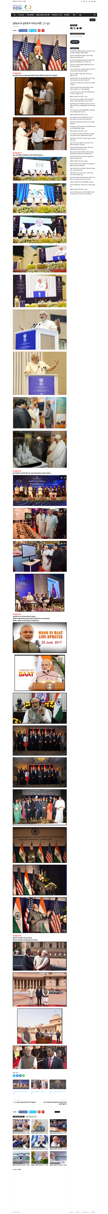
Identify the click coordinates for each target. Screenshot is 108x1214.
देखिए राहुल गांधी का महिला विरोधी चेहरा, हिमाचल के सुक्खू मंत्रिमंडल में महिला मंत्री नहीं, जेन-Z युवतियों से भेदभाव (81, 152)
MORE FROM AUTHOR (31, 1116)
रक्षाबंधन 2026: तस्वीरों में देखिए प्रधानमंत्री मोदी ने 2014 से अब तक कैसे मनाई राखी (82, 65)
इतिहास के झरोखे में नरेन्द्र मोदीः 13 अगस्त (58, 1165)
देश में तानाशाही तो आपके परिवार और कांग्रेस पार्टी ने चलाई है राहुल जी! (55, 1103)
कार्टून (80, 15)
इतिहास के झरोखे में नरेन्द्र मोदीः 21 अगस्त (21, 1149)
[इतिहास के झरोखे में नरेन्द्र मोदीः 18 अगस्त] (58, 1141)
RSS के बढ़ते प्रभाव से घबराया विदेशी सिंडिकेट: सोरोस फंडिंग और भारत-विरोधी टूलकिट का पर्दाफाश (82, 111)
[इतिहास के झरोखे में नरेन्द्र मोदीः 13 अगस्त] (58, 1157)
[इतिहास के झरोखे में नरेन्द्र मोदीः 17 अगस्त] (21, 1157)
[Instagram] (84, 1)
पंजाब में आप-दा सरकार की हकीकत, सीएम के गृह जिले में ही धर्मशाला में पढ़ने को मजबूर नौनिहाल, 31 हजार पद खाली (82, 100)
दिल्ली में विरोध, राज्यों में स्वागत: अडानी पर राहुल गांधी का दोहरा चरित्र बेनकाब (82, 139)
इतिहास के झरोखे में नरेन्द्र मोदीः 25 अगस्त (58, 1133)
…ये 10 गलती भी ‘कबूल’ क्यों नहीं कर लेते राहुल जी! (24, 1102)
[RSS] (89, 1)
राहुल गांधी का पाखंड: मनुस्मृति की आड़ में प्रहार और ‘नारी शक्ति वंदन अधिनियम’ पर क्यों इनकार (81, 143)
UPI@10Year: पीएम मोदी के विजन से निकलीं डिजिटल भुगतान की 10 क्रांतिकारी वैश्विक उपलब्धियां (82, 127)
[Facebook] (81, 1)
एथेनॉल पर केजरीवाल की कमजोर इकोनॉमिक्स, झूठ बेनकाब (81, 182)
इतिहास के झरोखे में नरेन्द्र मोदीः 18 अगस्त (58, 1149)
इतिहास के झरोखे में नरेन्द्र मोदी (42, 15)
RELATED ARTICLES (18, 1116)
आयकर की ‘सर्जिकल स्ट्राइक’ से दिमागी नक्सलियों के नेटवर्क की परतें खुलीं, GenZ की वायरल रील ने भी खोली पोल (82, 193)
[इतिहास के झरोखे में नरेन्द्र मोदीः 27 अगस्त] (21, 1125)
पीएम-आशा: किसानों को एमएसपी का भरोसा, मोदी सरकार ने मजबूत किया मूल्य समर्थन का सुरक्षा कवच (81, 148)
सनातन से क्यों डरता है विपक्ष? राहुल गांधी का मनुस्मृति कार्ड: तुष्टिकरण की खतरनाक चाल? (82, 157)
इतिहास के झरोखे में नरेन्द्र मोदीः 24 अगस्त (78, 161)
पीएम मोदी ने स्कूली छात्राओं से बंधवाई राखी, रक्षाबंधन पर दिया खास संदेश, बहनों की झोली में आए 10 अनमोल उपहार (82, 61)
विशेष (74, 15)
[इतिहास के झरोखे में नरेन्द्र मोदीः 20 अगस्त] (39, 1141)
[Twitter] (92, 1)
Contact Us (93, 1212)
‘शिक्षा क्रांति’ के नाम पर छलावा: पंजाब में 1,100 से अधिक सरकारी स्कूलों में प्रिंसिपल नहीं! (81, 173)
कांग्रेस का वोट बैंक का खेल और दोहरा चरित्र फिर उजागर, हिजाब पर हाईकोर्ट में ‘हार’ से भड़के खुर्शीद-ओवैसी (82, 88)
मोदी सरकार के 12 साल (57, 15)
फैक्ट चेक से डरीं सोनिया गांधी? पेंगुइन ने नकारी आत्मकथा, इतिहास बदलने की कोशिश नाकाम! (81, 56)
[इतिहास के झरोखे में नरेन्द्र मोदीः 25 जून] (21, 1084)
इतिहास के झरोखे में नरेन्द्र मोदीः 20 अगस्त (39, 1149)
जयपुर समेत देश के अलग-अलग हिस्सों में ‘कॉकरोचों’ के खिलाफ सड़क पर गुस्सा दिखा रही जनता (82, 169)
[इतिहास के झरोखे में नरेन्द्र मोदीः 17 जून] (39, 1084)
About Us (71, 1212)
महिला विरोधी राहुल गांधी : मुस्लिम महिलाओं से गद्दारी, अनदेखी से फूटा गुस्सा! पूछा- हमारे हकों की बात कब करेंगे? (82, 79)
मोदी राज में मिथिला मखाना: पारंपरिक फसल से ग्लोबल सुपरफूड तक (82, 185)
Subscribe (75, 42)
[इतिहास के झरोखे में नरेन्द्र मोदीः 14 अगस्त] (39, 1157)
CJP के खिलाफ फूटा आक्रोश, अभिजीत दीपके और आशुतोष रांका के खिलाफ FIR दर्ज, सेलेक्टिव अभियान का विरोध (82, 134)
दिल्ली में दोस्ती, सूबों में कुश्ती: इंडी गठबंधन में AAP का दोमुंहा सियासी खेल (82, 122)
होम (14, 15)
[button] (94, 15)
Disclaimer (77, 1212)
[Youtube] (95, 1)
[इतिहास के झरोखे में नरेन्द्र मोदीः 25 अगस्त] (58, 1125)
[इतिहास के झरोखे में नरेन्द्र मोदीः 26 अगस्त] (39, 1125)
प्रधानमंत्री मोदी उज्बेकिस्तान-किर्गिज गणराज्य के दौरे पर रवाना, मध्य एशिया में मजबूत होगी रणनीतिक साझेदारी (82, 51)
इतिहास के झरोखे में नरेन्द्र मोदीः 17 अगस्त (21, 1165)
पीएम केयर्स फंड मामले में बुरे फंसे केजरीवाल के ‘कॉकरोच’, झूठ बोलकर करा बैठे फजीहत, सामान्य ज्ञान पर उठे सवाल (82, 178)
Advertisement (85, 1212)
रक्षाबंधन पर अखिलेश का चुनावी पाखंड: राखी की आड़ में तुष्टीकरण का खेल (81, 74)
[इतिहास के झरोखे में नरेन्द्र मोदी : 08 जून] (57, 1084)
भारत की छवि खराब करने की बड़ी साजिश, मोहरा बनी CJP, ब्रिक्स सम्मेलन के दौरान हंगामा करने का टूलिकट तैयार (81, 118)
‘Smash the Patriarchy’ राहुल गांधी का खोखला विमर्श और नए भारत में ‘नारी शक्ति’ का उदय (82, 92)
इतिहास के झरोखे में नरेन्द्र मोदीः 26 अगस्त (39, 1133)
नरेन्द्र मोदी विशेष (30, 15)
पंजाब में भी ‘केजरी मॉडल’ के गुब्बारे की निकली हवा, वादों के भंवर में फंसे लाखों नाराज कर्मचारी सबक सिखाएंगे (82, 70)
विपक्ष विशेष (66, 15)
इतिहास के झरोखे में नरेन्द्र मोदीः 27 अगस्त (21, 1133)
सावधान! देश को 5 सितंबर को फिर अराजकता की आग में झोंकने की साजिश (82, 83)
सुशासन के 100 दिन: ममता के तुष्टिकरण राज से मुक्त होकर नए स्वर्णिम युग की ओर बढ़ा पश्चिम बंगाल (82, 164)
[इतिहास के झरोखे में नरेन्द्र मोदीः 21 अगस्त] (21, 1141)
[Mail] (87, 1)
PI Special (21, 15)
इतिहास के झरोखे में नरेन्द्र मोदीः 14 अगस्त (39, 1165)
